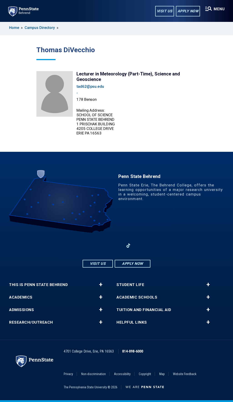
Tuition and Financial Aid (143, 310)
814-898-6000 (132, 351)
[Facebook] (93, 245)
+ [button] (100, 284)
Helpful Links (131, 322)
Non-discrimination (93, 374)
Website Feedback (184, 374)
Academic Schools (136, 297)
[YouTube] (140, 245)
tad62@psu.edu (90, 86)
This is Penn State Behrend (38, 285)
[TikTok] (128, 245)
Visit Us (164, 11)
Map (162, 374)
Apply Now (188, 11)
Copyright (145, 374)
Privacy (68, 374)
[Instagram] (104, 245)
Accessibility (122, 374)
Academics (21, 297)
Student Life (130, 285)
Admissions (21, 310)
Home (14, 28)
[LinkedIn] (116, 245)
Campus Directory (40, 28)
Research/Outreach (31, 322)
